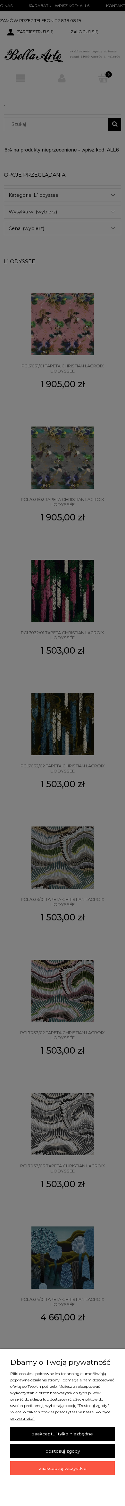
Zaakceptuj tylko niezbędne (62, 1433)
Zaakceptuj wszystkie (63, 1468)
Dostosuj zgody (63, 1451)
